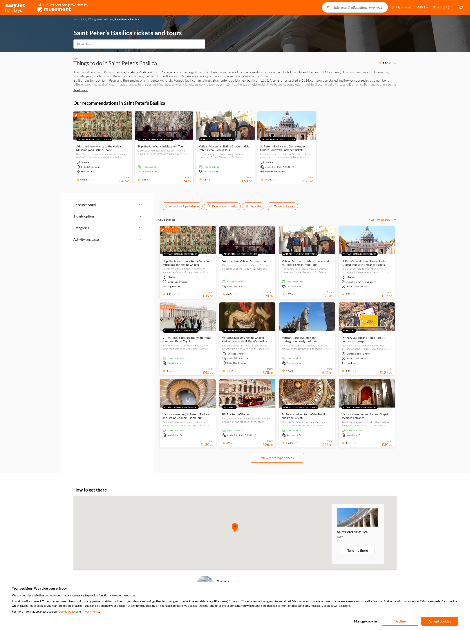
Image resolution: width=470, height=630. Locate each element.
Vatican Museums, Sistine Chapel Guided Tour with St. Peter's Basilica (244, 339)
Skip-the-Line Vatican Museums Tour (161, 146)
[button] (182, 206)
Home (76, 19)
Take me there (357, 550)
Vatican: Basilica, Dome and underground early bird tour (299, 339)
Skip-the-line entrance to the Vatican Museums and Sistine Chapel (99, 148)
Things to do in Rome (101, 19)
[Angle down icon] (118, 204)
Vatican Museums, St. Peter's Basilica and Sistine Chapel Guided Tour (185, 415)
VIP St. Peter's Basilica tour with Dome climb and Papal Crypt (186, 339)
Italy (84, 19)
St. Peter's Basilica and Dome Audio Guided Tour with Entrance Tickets (282, 148)
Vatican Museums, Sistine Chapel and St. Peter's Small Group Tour (224, 148)
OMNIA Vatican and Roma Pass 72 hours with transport (363, 339)
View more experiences (277, 458)
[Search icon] (329, 7)
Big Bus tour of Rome (235, 414)
